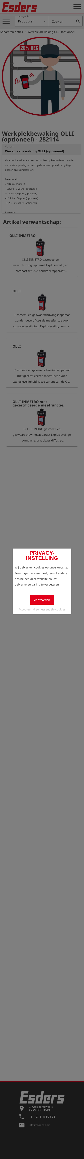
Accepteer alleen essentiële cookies (42, 609)
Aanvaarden (42, 600)
